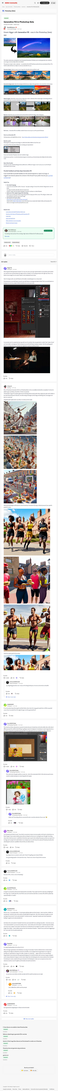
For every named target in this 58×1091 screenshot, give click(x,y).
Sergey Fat (9, 267)
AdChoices (52, 1089)
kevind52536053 (11, 908)
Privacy (19, 1089)
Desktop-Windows (15, 242)
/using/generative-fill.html (42, 137)
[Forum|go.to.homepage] (11, 3)
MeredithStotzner (11, 27)
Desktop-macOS (7, 242)
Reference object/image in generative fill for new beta (15, 1034)
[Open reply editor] (29, 255)
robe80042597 (10, 704)
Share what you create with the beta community (17, 199)
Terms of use (14, 1089)
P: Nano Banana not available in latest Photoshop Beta (15, 1027)
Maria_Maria (10, 830)
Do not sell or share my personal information (39, 1089)
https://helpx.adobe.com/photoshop (29, 137)
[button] (3, 3)
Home (3, 6)
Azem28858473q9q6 (11, 723)
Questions (23, 6)
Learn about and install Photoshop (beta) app (15, 211)
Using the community (7, 1089)
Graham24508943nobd (15, 681)
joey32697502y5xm (11, 888)
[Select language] (38, 3)
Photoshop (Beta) (17, 6)
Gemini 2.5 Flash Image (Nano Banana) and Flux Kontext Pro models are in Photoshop (22, 1041)
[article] (29, 323)
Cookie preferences (26, 1089)
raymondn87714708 (16, 983)
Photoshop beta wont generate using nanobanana (14, 1048)
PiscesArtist (9, 943)
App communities (9, 6)
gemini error (6, 1055)
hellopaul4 (9, 386)
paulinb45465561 (11, 1003)
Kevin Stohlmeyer (12, 229)
